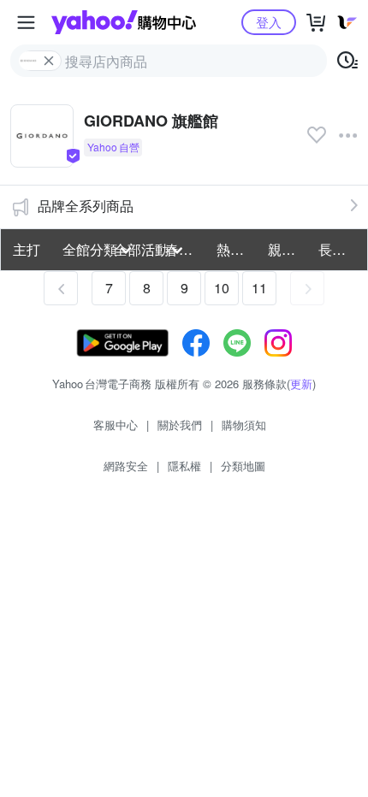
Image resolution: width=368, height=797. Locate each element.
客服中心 (115, 424)
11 (259, 288)
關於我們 (179, 424)
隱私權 (184, 466)
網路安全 (126, 466)
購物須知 (244, 424)
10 (221, 288)
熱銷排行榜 (237, 249)
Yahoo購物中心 (123, 22)
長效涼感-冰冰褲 (338, 249)
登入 (269, 22)
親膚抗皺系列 (288, 249)
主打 (26, 249)
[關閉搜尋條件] (48, 60)
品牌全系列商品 (86, 205)
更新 (301, 383)
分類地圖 (243, 466)
